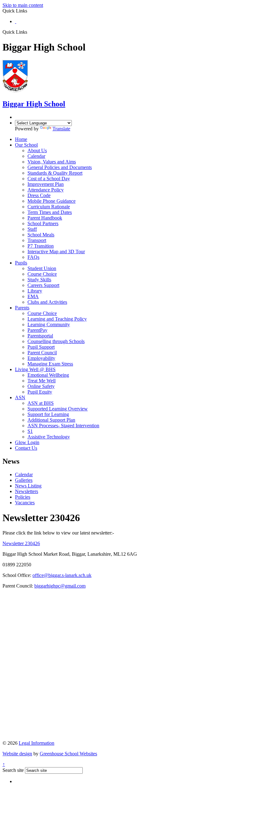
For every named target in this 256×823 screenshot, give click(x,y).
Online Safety (41, 386)
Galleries (23, 480)
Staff (32, 229)
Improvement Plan (45, 184)
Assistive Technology (48, 436)
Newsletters (26, 491)
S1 (30, 431)
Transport (36, 240)
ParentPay (37, 330)
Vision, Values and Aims (51, 161)
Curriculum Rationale (48, 206)
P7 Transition (40, 246)
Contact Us (26, 448)
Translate (61, 128)
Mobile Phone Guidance (51, 201)
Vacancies (25, 502)
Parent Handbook (44, 217)
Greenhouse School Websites (68, 753)
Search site (13, 770)
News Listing (28, 485)
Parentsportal (40, 335)
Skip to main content (22, 5)
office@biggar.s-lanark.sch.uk (61, 575)
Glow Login (27, 442)
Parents (22, 307)
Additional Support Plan (51, 420)
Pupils (21, 262)
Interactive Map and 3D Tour (56, 251)
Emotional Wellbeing (48, 375)
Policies (22, 497)
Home (21, 139)
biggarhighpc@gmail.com (60, 585)
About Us (37, 150)
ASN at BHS (40, 403)
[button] (29, 32)
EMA (33, 296)
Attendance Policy (45, 189)
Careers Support (43, 285)
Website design (17, 753)
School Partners (42, 223)
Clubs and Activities (47, 302)
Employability (41, 358)
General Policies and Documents (59, 167)
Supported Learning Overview (57, 408)
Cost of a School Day (48, 178)
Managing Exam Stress (50, 363)
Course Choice (42, 274)
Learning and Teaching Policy (57, 319)
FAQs (33, 257)
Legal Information (36, 743)
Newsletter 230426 (21, 543)
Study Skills (39, 279)
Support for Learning (48, 414)
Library (34, 290)
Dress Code (39, 195)
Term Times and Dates (49, 212)
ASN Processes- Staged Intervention (63, 425)
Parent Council (42, 352)
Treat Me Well (41, 380)
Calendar (36, 156)
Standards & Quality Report (54, 173)
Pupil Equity (39, 392)
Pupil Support (41, 347)
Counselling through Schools (56, 341)
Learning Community (48, 324)
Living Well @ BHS (35, 369)
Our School (26, 145)
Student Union (41, 268)
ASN (20, 397)
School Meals (40, 234)
